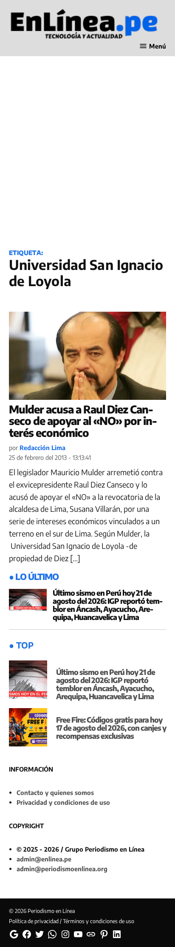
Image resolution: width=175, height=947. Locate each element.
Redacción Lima (42, 447)
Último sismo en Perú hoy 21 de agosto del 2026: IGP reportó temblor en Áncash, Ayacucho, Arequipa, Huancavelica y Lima (108, 605)
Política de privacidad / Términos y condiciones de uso (71, 921)
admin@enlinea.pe (44, 859)
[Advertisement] (87, 146)
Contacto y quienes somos (55, 792)
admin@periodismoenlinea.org (62, 868)
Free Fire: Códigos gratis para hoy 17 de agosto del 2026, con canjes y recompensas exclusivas (111, 727)
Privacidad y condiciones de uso (63, 802)
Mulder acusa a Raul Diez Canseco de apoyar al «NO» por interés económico (83, 420)
